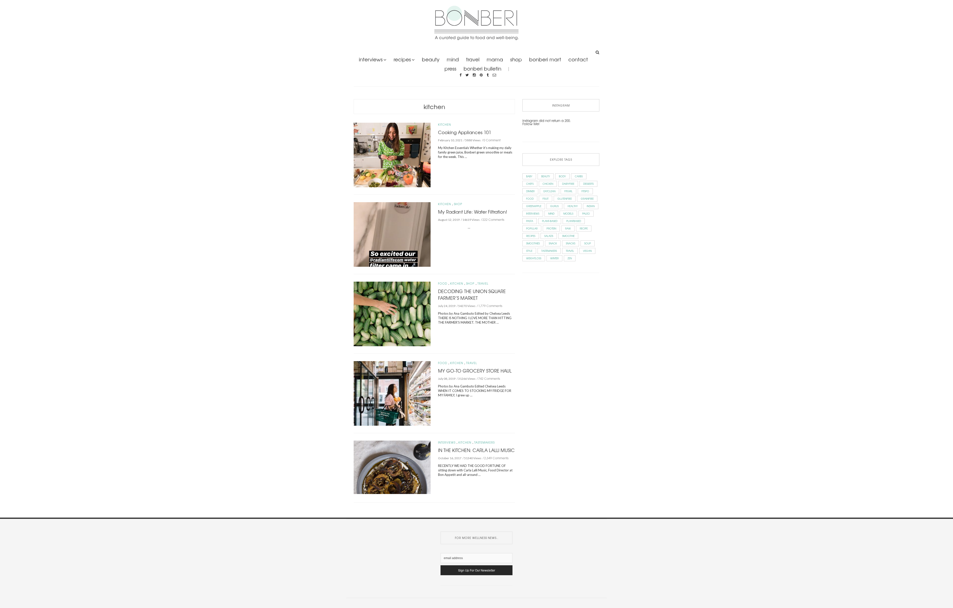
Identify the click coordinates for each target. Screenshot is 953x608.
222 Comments (493, 219)
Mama (495, 59)
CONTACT (578, 59)
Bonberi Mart (545, 59)
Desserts (588, 184)
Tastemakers (484, 442)
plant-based (549, 221)
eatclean (549, 191)
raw (568, 228)
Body (562, 176)
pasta (529, 221)
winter (554, 258)
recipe (584, 228)
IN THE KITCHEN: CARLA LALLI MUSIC (476, 450)
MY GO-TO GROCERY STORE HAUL (474, 370)
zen (570, 258)
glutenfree (564, 198)
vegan (587, 251)
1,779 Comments (490, 306)
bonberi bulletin (482, 68)
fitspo (585, 191)
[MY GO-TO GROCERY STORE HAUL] (392, 392)
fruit (545, 198)
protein (551, 228)
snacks (570, 243)
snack (553, 243)
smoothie (568, 236)
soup (587, 243)
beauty (545, 176)
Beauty (431, 59)
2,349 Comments (496, 458)
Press (450, 68)
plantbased (573, 221)
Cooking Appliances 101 (464, 132)
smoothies (533, 243)
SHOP (516, 59)
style (529, 251)
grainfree (587, 198)
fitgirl (568, 191)
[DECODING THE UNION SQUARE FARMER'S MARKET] (392, 313)
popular (532, 228)
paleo (586, 213)
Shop (458, 204)
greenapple (533, 206)
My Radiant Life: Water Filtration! (472, 211)
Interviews (371, 59)
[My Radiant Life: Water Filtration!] (392, 233)
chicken (548, 184)
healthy (573, 206)
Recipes (402, 59)
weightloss (533, 258)
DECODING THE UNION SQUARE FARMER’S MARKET (472, 294)
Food (442, 283)
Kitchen (434, 106)
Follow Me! (531, 123)
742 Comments (489, 378)
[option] (392, 468)
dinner (530, 191)
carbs (579, 176)
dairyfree (568, 184)
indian (591, 206)
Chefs (530, 184)
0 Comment (492, 140)
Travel (472, 59)
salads (548, 236)
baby (529, 176)
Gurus (554, 206)
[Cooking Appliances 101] (392, 154)
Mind (453, 59)
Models (568, 213)
